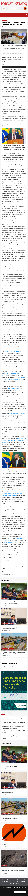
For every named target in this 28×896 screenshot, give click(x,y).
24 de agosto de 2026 (6, 605)
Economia (11, 883)
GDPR (17, 889)
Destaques (4, 20)
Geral (3, 881)
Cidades (18, 881)
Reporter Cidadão (21, 879)
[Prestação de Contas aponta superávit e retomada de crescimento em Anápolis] (14, 616)
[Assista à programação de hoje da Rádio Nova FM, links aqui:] (14, 832)
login (12, 666)
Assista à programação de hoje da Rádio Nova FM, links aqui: (13, 731)
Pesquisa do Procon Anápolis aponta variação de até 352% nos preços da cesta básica (14, 602)
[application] (14, 67)
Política (23, 881)
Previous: (14, 566)
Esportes (17, 883)
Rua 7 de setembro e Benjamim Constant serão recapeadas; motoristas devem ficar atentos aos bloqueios (13, 736)
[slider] (23, 67)
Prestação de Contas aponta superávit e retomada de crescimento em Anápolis (13, 627)
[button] (2, 14)
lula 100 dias (6, 560)
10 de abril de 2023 (6, 26)
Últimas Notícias (11, 623)
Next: (12, 572)
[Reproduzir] (3, 67)
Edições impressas (10, 881)
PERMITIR (20, 892)
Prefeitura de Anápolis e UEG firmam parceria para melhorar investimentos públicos (13, 653)
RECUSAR (8, 892)
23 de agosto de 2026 (6, 873)
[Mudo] (20, 67)
